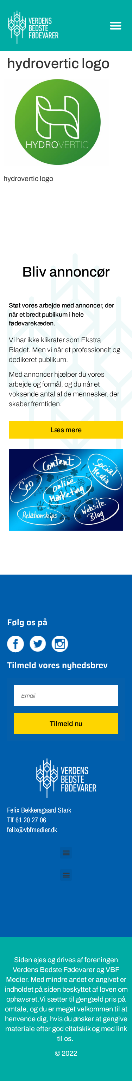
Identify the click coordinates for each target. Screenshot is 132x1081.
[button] (116, 25)
